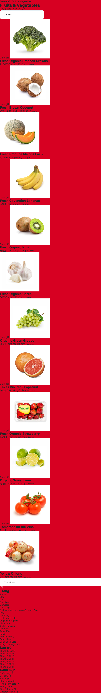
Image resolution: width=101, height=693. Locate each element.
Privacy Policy (7, 636)
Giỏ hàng (4, 615)
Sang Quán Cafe (8, 641)
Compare (30, 64)
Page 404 (5, 631)
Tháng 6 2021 (7, 664)
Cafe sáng (5, 673)
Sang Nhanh (6, 639)
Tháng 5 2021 (7, 666)
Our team (4, 628)
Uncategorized (7, 691)
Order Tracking (7, 626)
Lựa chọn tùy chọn (17, 530)
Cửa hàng (5, 607)
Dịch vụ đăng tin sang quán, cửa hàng (19, 610)
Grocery (4, 676)
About (3, 594)
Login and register (9, 620)
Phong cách (6, 686)
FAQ (2, 612)
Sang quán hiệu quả (10, 644)
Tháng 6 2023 (7, 653)
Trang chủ (5, 1)
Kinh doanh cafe (8, 618)
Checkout (5, 602)
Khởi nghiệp (6, 681)
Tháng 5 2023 (7, 656)
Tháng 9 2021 (7, 658)
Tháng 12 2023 (7, 651)
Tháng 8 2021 (7, 661)
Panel (2, 634)
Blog (2, 597)
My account (6, 623)
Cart (2, 599)
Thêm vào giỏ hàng (16, 64)
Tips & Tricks (6, 689)
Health (3, 678)
